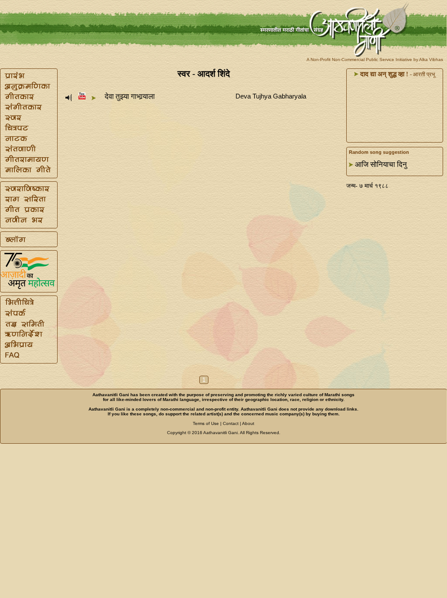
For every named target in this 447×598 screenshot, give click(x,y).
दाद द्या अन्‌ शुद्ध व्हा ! (383, 74)
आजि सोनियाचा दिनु (381, 164)
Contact (231, 423)
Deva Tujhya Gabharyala (270, 96)
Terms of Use (206, 423)
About (248, 423)
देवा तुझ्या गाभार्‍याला (130, 96)
